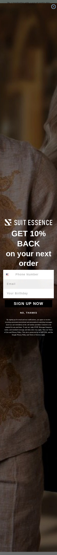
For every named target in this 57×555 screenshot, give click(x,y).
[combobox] (9, 275)
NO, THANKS (28, 313)
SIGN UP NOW (28, 303)
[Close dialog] (53, 7)
